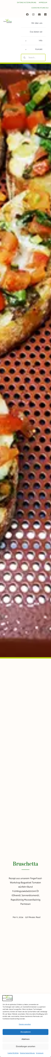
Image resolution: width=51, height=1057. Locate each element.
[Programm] (45, 14)
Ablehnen (26, 1039)
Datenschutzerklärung (27, 1053)
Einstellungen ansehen (25, 1046)
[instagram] (33, 14)
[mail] (39, 14)
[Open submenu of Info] (26, 40)
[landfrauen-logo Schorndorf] (7, 20)
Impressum (39, 1053)
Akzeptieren (25, 1032)
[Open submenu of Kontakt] (26, 49)
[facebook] (27, 14)
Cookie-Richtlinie (13, 1053)
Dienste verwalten (25, 1024)
